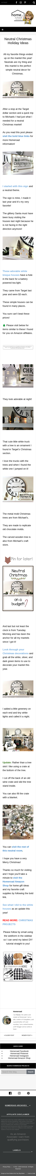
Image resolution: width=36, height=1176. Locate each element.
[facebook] (16, 2)
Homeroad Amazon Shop (19, 1058)
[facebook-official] (10, 1093)
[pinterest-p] (25, 2)
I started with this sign (15, 186)
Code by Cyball (31, 1173)
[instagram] (21, 2)
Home (4, 3)
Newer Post (26, 1035)
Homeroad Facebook (19, 1051)
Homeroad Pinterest (19, 1053)
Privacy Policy (6, 1167)
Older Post (9, 1035)
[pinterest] (28, 1093)
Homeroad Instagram (19, 1056)
